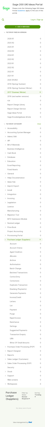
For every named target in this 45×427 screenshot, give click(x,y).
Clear (39, 124)
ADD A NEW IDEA (23, 27)
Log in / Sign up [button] (37, 20)
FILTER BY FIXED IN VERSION (16, 32)
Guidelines (21, 11)
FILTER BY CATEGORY (14, 124)
